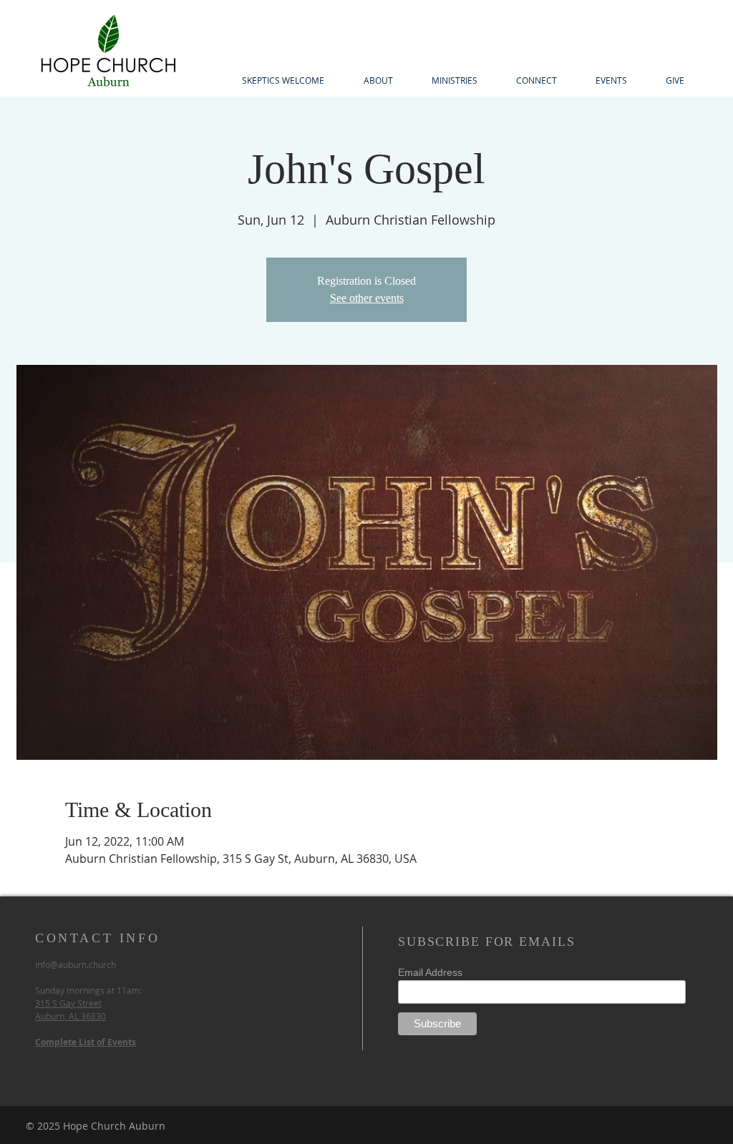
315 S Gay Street (68, 1003)
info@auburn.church (75, 964)
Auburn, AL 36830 (70, 1016)
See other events (367, 298)
